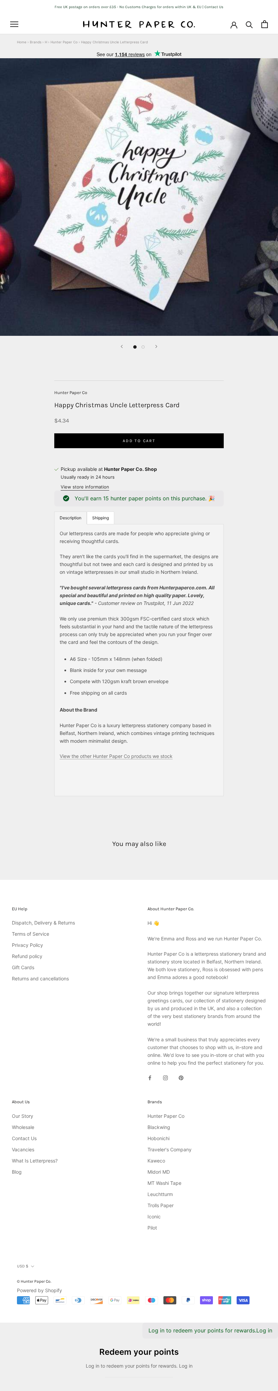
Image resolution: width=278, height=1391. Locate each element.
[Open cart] (264, 24)
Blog (17, 1172)
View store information (85, 487)
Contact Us (24, 1138)
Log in (264, 1330)
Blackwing (158, 1127)
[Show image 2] (143, 347)
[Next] (156, 346)
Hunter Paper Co (64, 42)
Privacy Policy (27, 945)
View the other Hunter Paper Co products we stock (116, 756)
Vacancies (23, 1149)
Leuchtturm (160, 1194)
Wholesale (23, 1127)
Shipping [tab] (100, 517)
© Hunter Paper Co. (34, 1281)
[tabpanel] (139, 660)
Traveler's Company (169, 1149)
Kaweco (156, 1161)
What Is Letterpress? (35, 1161)
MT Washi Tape (164, 1183)
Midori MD (158, 1172)
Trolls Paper (160, 1205)
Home (21, 42)
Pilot (152, 1228)
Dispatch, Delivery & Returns (43, 923)
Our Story (22, 1116)
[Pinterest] (181, 1077)
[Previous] (122, 346)
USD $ (22, 1266)
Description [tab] (70, 517)
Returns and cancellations (40, 978)
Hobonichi (158, 1138)
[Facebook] (149, 1077)
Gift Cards (23, 967)
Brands (35, 42)
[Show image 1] (135, 347)
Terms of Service (30, 934)
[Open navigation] (14, 24)
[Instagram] (165, 1077)
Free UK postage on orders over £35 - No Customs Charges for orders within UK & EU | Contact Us (139, 7)
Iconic (154, 1216)
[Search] (249, 24)
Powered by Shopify (39, 1290)
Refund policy (27, 956)
